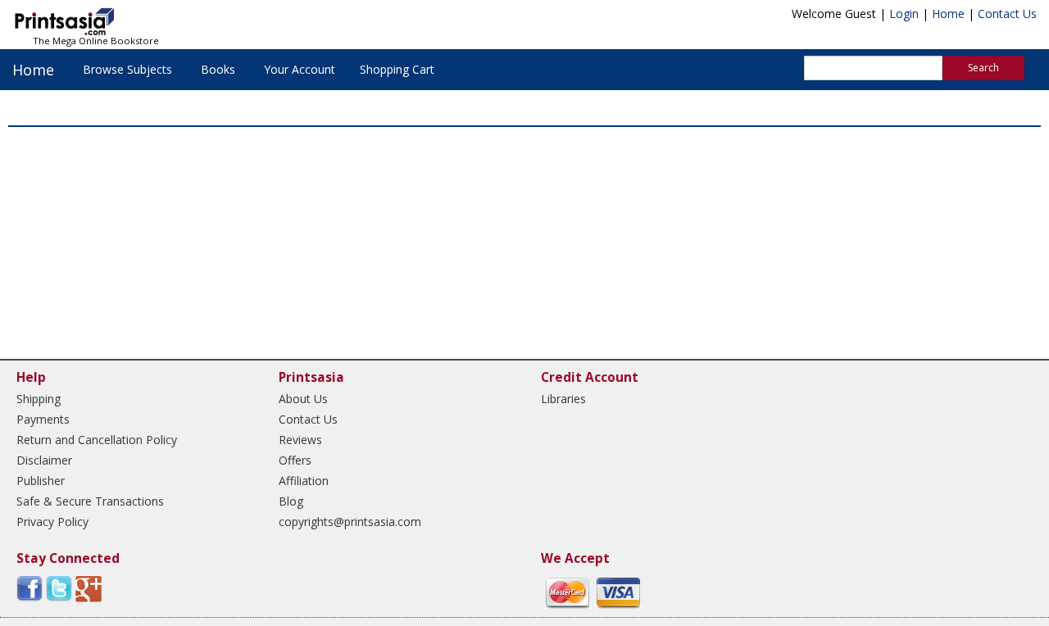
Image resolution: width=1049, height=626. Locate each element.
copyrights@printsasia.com (350, 521)
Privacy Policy (52, 521)
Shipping (38, 398)
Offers (295, 460)
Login (904, 13)
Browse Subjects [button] (127, 69)
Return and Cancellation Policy (96, 439)
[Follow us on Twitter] (59, 588)
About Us (303, 398)
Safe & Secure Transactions (90, 501)
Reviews (300, 439)
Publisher (40, 480)
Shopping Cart (397, 69)
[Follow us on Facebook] (29, 588)
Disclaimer (44, 460)
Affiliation (304, 480)
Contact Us (1007, 13)
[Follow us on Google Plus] (88, 588)
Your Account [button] (299, 69)
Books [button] (218, 69)
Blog (291, 501)
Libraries (563, 398)
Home (948, 13)
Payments (43, 419)
